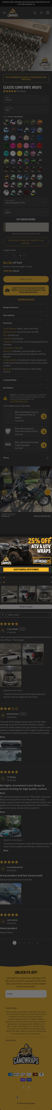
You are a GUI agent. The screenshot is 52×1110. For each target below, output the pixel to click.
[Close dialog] (50, 538)
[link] (26, 551)
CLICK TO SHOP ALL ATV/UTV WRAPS (26, 569)
